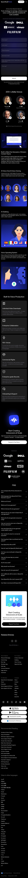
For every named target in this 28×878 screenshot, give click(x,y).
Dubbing (16, 660)
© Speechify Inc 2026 (12, 875)
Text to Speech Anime (6, 749)
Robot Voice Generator (6, 747)
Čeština (3, 789)
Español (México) (5, 823)
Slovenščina (4, 844)
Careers (16, 686)
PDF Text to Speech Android (7, 736)
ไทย (2, 827)
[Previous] (12, 641)
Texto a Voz (3, 766)
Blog (16, 684)
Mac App (3, 662)
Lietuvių (3, 852)
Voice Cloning (18, 662)
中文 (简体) (3, 783)
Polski (2, 813)
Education (3, 684)
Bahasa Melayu (4, 863)
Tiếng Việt (3, 831)
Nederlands (3, 794)
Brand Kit (17, 696)
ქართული (3, 840)
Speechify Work (18, 664)
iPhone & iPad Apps (5, 658)
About (16, 680)
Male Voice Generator (6, 743)
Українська (3, 819)
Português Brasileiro (6, 815)
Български (3, 838)
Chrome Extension (5, 668)
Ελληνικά (3, 850)
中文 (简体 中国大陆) (6, 787)
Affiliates (17, 688)
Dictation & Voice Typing (6, 732)
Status (16, 692)
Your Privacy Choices (7, 873)
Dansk (2, 792)
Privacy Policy (4, 875)
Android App (4, 660)
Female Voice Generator (6, 741)
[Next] (16, 641)
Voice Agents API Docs (6, 688)
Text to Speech (4, 655)
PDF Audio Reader (5, 753)
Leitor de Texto (4, 768)
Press (16, 694)
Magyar (3, 781)
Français (3, 796)
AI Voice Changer (5, 751)
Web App (3, 666)
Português (3, 836)
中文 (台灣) (3, 785)
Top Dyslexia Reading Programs (8, 745)
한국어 (2, 808)
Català (2, 861)
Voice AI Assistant (5, 734)
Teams (2, 682)
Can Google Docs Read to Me (8, 755)
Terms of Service (16, 873)
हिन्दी (2, 802)
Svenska (3, 825)
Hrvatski (3, 848)
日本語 (2, 806)
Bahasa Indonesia (5, 857)
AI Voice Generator (19, 658)
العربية (2, 779)
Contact (16, 682)
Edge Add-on (4, 670)
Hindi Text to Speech (6, 759)
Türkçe (2, 829)
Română (3, 834)
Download (3, 672)
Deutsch (3, 800)
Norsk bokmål (4, 810)
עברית (2, 855)
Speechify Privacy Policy (15, 83)
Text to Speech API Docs (7, 686)
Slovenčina (3, 842)
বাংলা (2, 859)
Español (3, 821)
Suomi (2, 798)
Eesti (2, 846)
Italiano (2, 804)
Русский (3, 817)
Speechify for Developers (7, 680)
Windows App (4, 664)
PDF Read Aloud (5, 762)
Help (16, 690)
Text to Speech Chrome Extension (9, 757)
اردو (2, 865)
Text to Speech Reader (6, 738)
